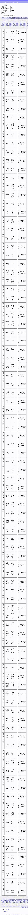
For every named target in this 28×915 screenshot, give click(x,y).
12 (12, 17)
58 (6, 19)
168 (10, 25)
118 (20, 22)
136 (18, 23)
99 (20, 900)
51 (25, 18)
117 (18, 22)
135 (17, 23)
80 (1, 900)
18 (18, 17)
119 (21, 22)
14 (14, 17)
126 (4, 23)
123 (27, 22)
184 (6, 26)
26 (26, 17)
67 (15, 19)
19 (19, 17)
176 (21, 25)
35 (9, 18)
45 (19, 18)
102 (24, 900)
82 (3, 900)
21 (21, 17)
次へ (27, 907)
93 (14, 900)
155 (18, 24)
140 (24, 23)
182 (3, 26)
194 (20, 26)
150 (11, 24)
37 (11, 18)
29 (3, 18)
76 (24, 19)
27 (27, 17)
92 (13, 900)
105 (2, 22)
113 (13, 22)
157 (21, 24)
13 (13, 17)
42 (16, 18)
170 (13, 25)
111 (10, 22)
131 (11, 23)
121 (24, 22)
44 (18, 18)
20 (20, 17)
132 (13, 23)
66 (14, 19)
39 (13, 18)
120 (23, 22)
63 (11, 19)
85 (6, 900)
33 (7, 18)
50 (24, 18)
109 (7, 22)
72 (20, 19)
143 (2, 24)
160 (25, 24)
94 (15, 900)
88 (9, 900)
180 (27, 25)
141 (25, 23)
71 (19, 19)
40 (14, 18)
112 (11, 22)
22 (22, 17)
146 (6, 24)
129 (9, 23)
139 (23, 23)
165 (6, 25)
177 (23, 25)
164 (4, 25)
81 (2, 900)
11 (11, 17)
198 (25, 26)
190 (14, 26)
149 (10, 24)
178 (24, 25)
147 (7, 24)
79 (27, 19)
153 (16, 24)
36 (10, 18)
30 (4, 18)
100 (21, 900)
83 (4, 900)
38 (12, 18)
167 (9, 25)
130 (10, 23)
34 (8, 18)
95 (16, 900)
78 (26, 19)
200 (22, 907)
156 (20, 24)
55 (3, 19)
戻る (5, 911)
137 (20, 23)
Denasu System (16, 914)
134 (16, 23)
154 (17, 24)
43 (17, 18)
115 (16, 22)
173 (17, 25)
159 (24, 24)
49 (23, 18)
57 (5, 19)
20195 (7, 909)
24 (24, 17)
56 (4, 19)
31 (5, 18)
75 (23, 19)
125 (3, 23)
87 (8, 900)
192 (17, 26)
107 (4, 22)
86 (7, 900)
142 (27, 23)
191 (16, 26)
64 (12, 19)
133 (14, 23)
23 (23, 17)
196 (23, 26)
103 (25, 900)
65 (13, 19)
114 (14, 22)
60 (8, 19)
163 (3, 25)
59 (7, 19)
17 (17, 17)
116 (17, 22)
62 (10, 19)
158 (23, 24)
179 (25, 25)
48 (22, 18)
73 (21, 19)
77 (25, 19)
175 (20, 25)
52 (26, 18)
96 (17, 900)
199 (27, 26)
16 (16, 17)
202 (25, 907)
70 (18, 19)
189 (13, 26)
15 (15, 17)
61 (9, 19)
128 (7, 23)
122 (25, 22)
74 (22, 19)
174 (18, 25)
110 (9, 22)
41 (15, 18)
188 (11, 26)
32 (6, 18)
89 (10, 900)
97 (18, 900)
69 (17, 19)
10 (10, 17)
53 (27, 18)
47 (21, 18)
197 (24, 26)
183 (4, 26)
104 (27, 900)
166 (7, 25)
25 (25, 17)
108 (6, 22)
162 (2, 25)
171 (14, 25)
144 (3, 24)
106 (3, 22)
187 (10, 26)
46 (20, 18)
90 (11, 900)
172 (16, 25)
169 (11, 25)
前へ (3, 17)
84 (5, 900)
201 (24, 907)
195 (21, 26)
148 (9, 24)
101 (23, 900)
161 (27, 24)
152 (14, 24)
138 (21, 23)
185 (7, 26)
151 (13, 24)
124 (2, 23)
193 (18, 26)
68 (16, 19)
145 (4, 24)
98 (19, 900)
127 (6, 23)
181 (2, 26)
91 (12, 900)
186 (9, 26)
